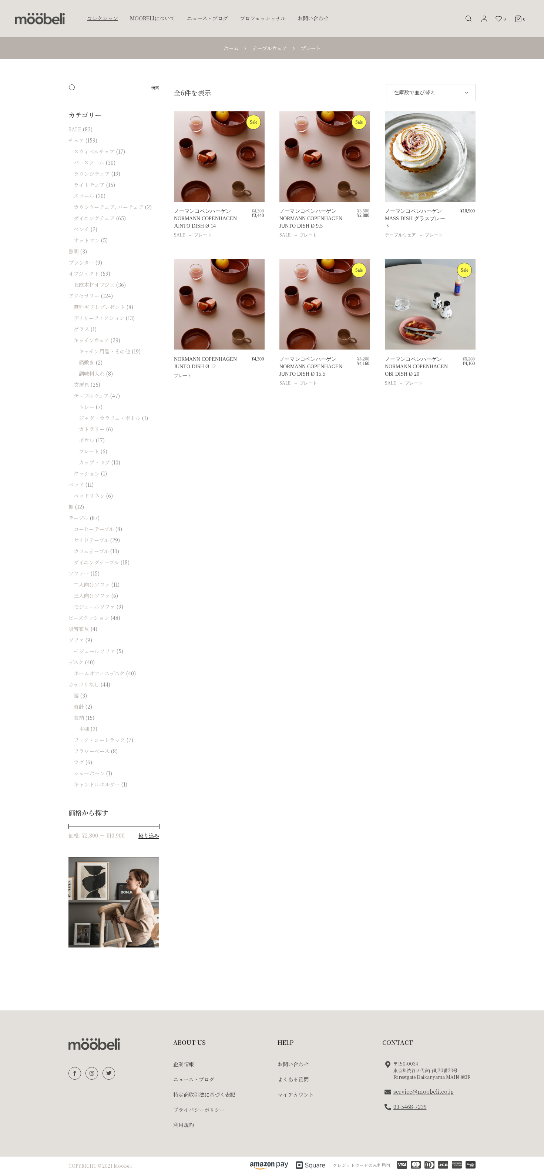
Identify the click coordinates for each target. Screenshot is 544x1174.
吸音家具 (78, 629)
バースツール (89, 162)
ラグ (79, 762)
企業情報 (183, 1064)
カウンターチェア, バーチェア (109, 207)
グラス (81, 329)
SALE (179, 235)
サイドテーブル (91, 540)
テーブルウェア (400, 235)
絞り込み (148, 835)
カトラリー (92, 429)
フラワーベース (92, 751)
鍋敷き (86, 362)
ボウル (86, 440)
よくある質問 (293, 1079)
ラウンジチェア (92, 173)
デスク (76, 662)
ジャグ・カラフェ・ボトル (110, 418)
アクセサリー (84, 295)
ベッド (76, 484)
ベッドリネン (89, 495)
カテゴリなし (83, 684)
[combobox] (431, 92)
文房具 (81, 384)
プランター (81, 262)
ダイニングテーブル (96, 562)
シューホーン (89, 773)
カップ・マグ (94, 462)
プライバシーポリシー (199, 1109)
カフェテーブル (91, 551)
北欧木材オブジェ (94, 284)
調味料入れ (92, 373)
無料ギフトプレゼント (99, 307)
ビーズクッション (88, 617)
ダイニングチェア (94, 218)
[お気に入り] (184, 124)
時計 (79, 706)
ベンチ (81, 229)
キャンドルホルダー (97, 784)
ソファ (76, 640)
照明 (73, 251)
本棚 (84, 728)
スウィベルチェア (94, 151)
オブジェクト (83, 273)
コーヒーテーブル (94, 529)
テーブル (78, 517)
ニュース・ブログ (193, 1079)
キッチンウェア (91, 340)
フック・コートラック (99, 740)
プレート (203, 235)
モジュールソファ (94, 606)
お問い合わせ (293, 1064)
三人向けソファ (92, 595)
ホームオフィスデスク (99, 673)
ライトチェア (89, 184)
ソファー (78, 573)
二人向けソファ (92, 584)
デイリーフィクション (99, 318)
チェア (76, 140)
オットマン (87, 240)
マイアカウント (296, 1094)
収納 (79, 717)
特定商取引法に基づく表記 (204, 1094)
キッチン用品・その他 (104, 351)
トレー (86, 406)
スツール (84, 195)
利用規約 (183, 1124)
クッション (87, 473)
